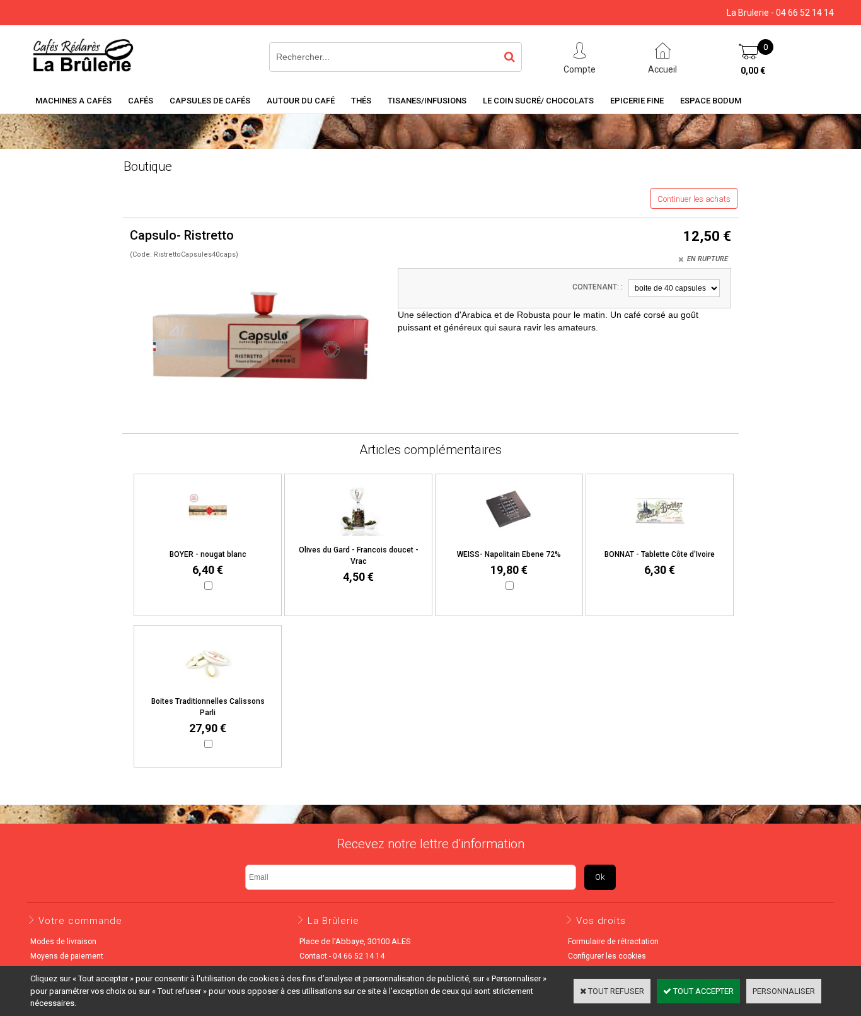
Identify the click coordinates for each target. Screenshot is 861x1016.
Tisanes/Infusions (427, 100)
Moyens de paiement (66, 956)
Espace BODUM (710, 100)
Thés (361, 100)
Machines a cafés (73, 100)
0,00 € (753, 71)
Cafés (140, 100)
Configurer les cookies (607, 956)
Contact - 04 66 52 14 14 (341, 956)
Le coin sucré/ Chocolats (538, 100)
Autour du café (301, 100)
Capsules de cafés (210, 100)
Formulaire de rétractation (613, 941)
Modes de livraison (63, 941)
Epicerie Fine (637, 100)
